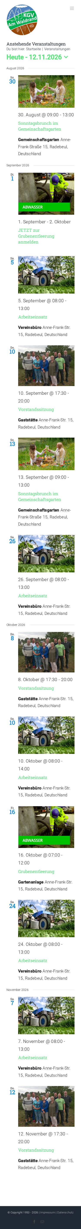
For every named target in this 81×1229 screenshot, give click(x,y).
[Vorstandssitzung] (46, 365)
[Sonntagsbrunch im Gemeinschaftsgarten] (46, 91)
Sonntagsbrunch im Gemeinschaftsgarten (39, 126)
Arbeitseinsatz (32, 317)
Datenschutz (65, 1212)
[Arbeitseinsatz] (46, 275)
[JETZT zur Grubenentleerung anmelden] (46, 193)
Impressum (47, 1212)
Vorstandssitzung (36, 409)
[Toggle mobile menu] (72, 8)
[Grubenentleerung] (46, 827)
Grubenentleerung (36, 871)
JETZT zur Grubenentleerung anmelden (36, 236)
